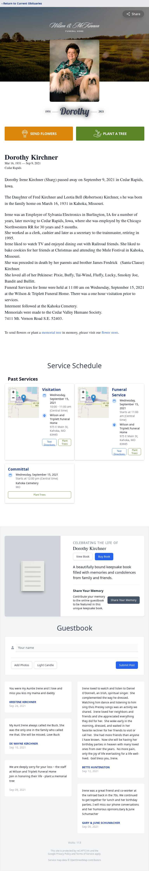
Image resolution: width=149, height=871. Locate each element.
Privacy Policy (63, 853)
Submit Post (127, 665)
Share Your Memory (123, 600)
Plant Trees (65, 442)
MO (18, 487)
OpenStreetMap (78, 860)
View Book (82, 556)
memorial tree (51, 332)
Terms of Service (85, 853)
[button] (23, 398)
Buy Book (104, 556)
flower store (110, 332)
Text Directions (49, 443)
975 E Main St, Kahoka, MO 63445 (59, 430)
